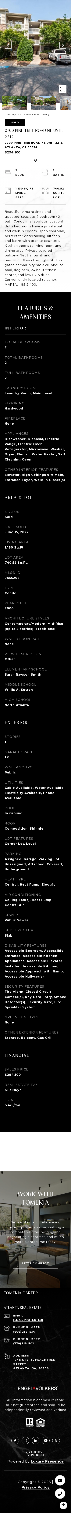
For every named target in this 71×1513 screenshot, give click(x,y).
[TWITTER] (56, 1440)
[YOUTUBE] (46, 1440)
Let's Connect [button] (35, 1263)
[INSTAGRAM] (25, 1440)
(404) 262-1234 (24, 1331)
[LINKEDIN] (35, 1440)
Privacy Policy (36, 1487)
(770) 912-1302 (23, 1343)
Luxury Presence (47, 1461)
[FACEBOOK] (15, 1440)
